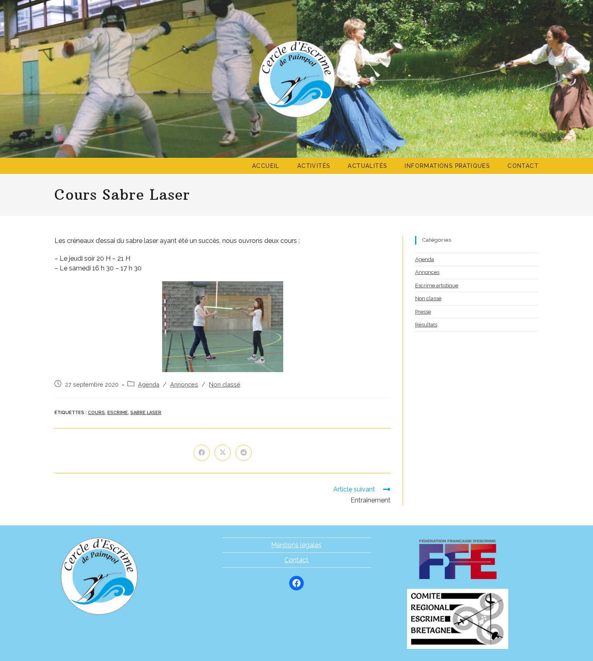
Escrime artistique (436, 285)
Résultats (426, 325)
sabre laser (145, 412)
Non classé (224, 384)
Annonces (184, 384)
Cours (96, 412)
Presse (423, 312)
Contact (296, 560)
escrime (117, 412)
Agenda (148, 384)
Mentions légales (296, 545)
